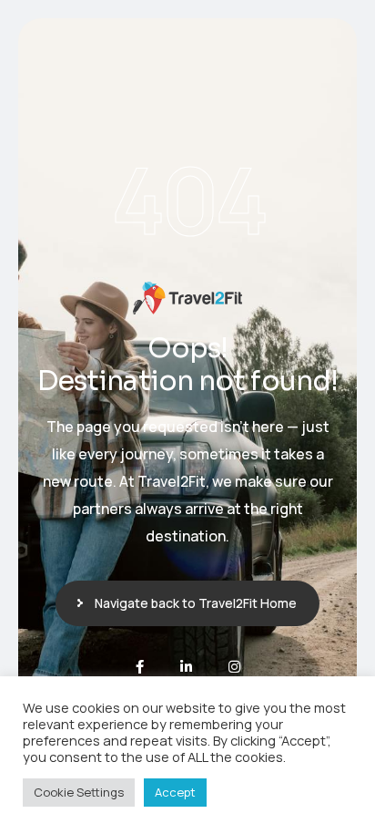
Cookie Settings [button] (79, 792)
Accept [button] (175, 792)
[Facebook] (140, 667)
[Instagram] (234, 667)
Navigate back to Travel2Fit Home (196, 603)
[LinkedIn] (186, 667)
